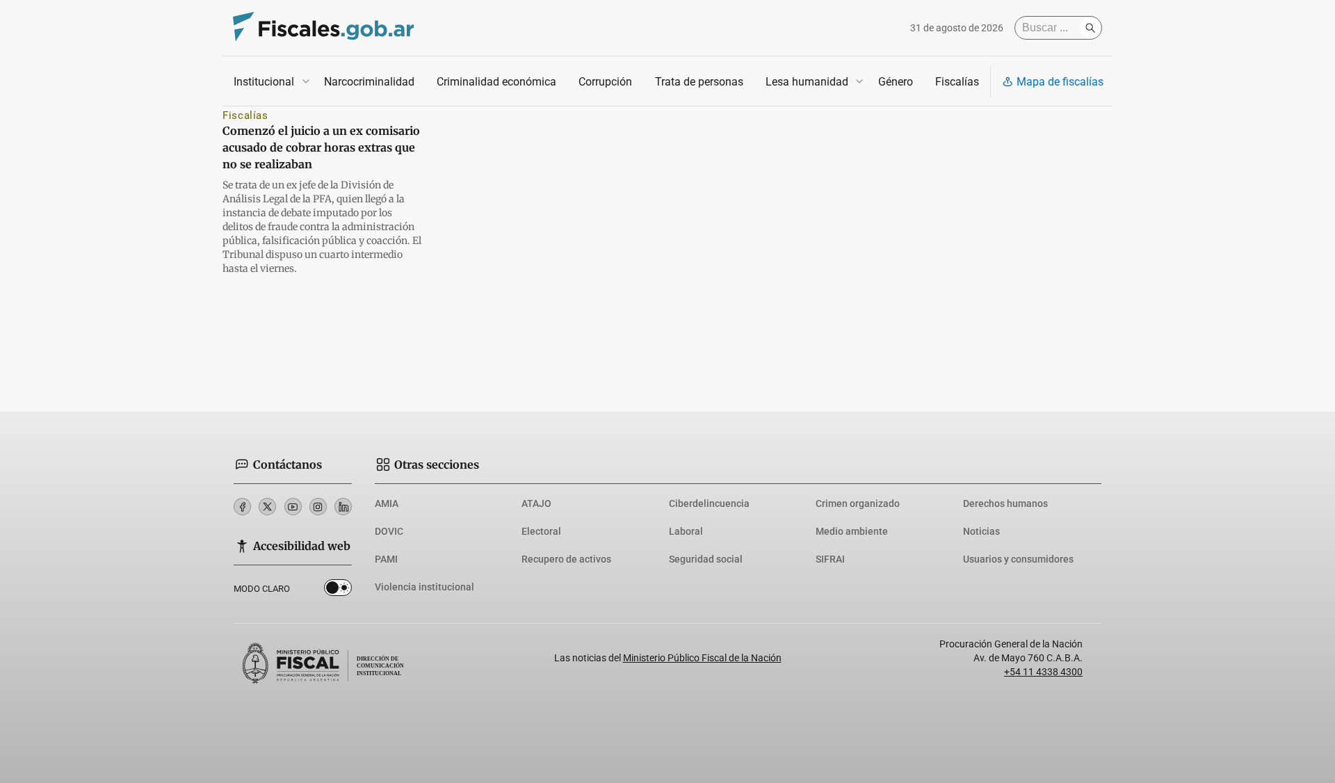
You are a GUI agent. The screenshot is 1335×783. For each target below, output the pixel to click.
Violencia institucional (424, 586)
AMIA (386, 503)
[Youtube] (293, 506)
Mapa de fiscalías (1060, 81)
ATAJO (536, 503)
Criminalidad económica (496, 81)
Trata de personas (699, 81)
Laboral (686, 531)
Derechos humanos (1005, 503)
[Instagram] (318, 506)
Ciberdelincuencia (709, 503)
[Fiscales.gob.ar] (323, 28)
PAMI (386, 559)
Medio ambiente (852, 531)
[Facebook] (242, 506)
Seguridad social (706, 559)
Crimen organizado (858, 503)
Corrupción (605, 81)
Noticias (981, 531)
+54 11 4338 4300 (1043, 671)
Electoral (541, 531)
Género (895, 81)
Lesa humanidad (807, 81)
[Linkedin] (343, 506)
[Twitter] (267, 506)
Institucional (264, 81)
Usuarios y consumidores (1018, 559)
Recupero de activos (566, 559)
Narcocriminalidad (369, 81)
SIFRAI (830, 559)
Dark (338, 590)
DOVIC (389, 531)
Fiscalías (957, 81)
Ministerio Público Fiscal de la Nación (702, 657)
